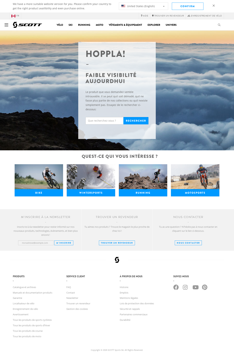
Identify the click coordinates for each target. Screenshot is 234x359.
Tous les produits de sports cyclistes (32, 320)
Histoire (124, 287)
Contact (70, 292)
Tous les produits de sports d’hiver (31, 325)
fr (17, 15)
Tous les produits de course (28, 330)
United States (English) (140, 6)
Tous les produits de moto (27, 336)
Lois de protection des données (137, 303)
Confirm (187, 6)
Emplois (124, 292)
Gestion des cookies (77, 309)
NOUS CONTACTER (188, 242)
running (143, 193)
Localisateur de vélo (23, 303)
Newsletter (72, 298)
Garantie (17, 298)
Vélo (60, 25)
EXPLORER (154, 25)
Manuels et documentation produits (32, 292)
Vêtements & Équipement (125, 25)
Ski (71, 25)
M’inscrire (63, 242)
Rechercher (136, 121)
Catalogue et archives (24, 287)
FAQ (68, 287)
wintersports (91, 193)
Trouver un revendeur (117, 242)
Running (84, 25)
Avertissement (21, 314)
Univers (171, 25)
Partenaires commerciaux (134, 314)
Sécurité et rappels (130, 309)
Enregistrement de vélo (25, 309)
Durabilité (125, 320)
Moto (99, 25)
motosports (195, 193)
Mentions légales (129, 298)
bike (38, 193)
